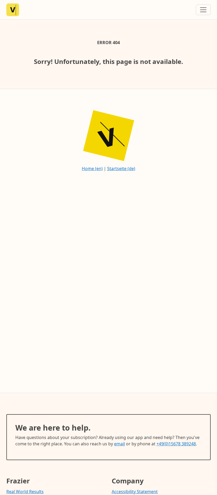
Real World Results (25, 491)
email (119, 444)
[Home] (12, 9)
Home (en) (92, 168)
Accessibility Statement (135, 491)
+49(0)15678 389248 (176, 444)
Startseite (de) (121, 168)
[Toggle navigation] (203, 9)
